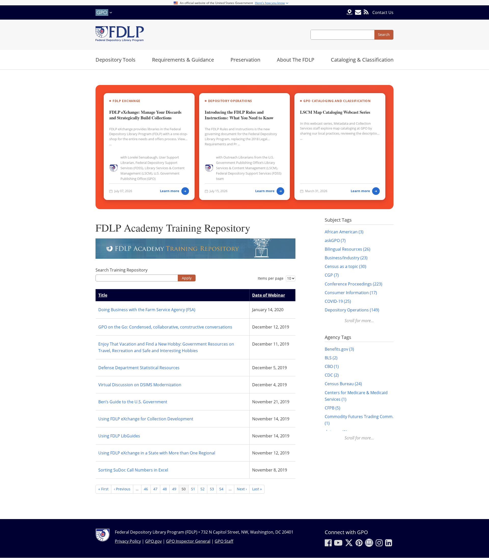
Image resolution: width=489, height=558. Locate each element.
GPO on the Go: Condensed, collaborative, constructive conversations (165, 327)
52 (203, 489)
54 (222, 489)
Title (102, 295)
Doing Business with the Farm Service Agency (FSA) (146, 309)
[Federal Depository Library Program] (120, 35)
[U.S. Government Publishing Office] (104, 12)
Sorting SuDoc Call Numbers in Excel (133, 470)
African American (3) (344, 232)
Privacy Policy (128, 541)
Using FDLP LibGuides (119, 436)
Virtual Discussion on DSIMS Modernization (139, 385)
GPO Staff (224, 541)
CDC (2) (332, 375)
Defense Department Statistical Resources (139, 367)
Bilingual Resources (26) (347, 249)
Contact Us (382, 12)
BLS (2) (331, 358)
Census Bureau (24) (343, 384)
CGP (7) (332, 275)
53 (213, 489)
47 (156, 489)
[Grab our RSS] (366, 12)
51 (194, 489)
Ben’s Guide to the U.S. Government (132, 402)
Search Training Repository (121, 270)
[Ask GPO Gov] (349, 12)
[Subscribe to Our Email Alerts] (358, 12)
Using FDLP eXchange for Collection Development (145, 419)
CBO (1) (332, 366)
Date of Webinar (268, 295)
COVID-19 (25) (338, 301)
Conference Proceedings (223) (353, 284)
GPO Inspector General (188, 541)
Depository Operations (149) (352, 310)
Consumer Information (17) (351, 292)
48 (166, 489)
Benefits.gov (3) (339, 349)
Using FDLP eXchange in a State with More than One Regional (156, 453)
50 (185, 490)
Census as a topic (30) (345, 266)
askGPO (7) (335, 240)
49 (175, 489)
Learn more (169, 191)
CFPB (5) (332, 408)
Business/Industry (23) (346, 258)
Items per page (270, 278)
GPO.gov (153, 541)
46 (147, 489)
